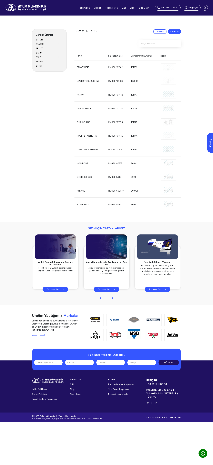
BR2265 (39, 48)
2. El (124, 8)
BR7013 (39, 39)
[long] (168, 67)
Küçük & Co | (163, 417)
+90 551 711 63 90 (156, 384)
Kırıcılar (111, 379)
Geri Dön (160, 31)
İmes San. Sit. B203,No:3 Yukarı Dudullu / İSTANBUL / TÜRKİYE (162, 393)
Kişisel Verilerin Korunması (44, 399)
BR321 (38, 57)
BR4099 (40, 44)
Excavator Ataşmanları (118, 394)
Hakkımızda (84, 8)
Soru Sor (174, 31)
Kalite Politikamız (40, 389)
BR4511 (39, 66)
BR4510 (39, 61)
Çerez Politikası (39, 394)
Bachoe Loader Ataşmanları (121, 384)
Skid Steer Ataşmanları (119, 389)
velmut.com (175, 417)
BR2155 (39, 52)
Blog (132, 8)
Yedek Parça (111, 8)
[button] (102, 298)
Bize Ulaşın (144, 8)
